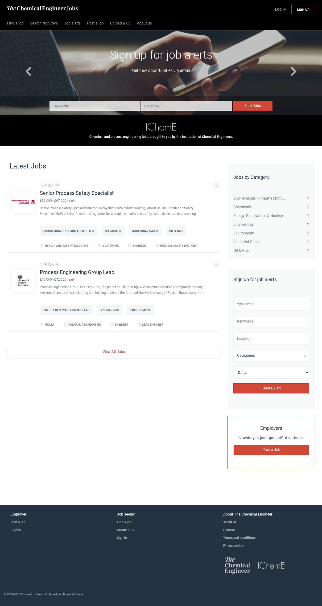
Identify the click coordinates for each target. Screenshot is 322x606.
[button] (24, 72)
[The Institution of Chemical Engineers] (161, 127)
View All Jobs (114, 351)
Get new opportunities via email (161, 70)
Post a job (18, 522)
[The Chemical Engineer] (237, 565)
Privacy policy (233, 545)
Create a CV (126, 530)
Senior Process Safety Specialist (77, 193)
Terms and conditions (239, 538)
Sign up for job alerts (161, 54)
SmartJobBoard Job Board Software (60, 594)
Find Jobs (252, 105)
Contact (229, 530)
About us (229, 522)
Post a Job (271, 449)
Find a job (124, 522)
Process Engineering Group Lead (77, 272)
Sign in (16, 530)
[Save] (211, 185)
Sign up (303, 10)
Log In (280, 9)
